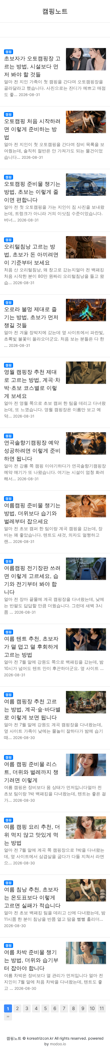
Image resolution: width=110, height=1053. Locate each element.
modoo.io (58, 1044)
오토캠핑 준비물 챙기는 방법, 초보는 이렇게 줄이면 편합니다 (32, 192)
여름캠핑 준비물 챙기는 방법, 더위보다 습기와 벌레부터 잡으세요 (32, 513)
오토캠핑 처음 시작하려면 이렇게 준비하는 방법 (32, 129)
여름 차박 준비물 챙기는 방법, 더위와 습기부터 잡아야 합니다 (31, 960)
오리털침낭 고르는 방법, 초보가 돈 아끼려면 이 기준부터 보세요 (31, 254)
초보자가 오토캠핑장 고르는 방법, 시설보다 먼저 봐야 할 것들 (32, 66)
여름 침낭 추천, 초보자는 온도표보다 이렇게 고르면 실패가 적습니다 (32, 897)
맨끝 (8, 1016)
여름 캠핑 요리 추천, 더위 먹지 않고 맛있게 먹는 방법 (32, 835)
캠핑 (8, 52)
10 (92, 1008)
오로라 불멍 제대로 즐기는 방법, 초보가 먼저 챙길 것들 (31, 317)
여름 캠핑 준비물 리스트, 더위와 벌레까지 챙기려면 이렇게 (31, 772)
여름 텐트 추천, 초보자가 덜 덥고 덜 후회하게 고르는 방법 (31, 647)
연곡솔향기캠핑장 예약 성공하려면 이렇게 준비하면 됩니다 (32, 451)
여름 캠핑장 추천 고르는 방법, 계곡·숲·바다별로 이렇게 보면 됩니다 (32, 709)
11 (102, 1008)
